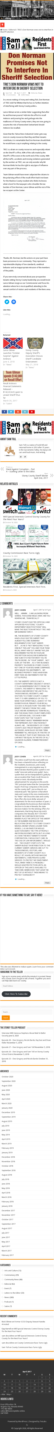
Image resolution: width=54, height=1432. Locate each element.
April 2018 (6, 1193)
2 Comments (11, 95)
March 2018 (6, 1197)
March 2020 (6, 1103)
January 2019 (7, 1152)
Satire (6, 1306)
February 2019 (8, 1148)
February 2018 (8, 1202)
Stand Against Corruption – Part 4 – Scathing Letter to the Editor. (20, 469)
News (40, 93)
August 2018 (7, 1175)
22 (42, 1388)
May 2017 (6, 1242)
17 (4, 1388)
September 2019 (8, 1117)
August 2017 (7, 1228)
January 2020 (7, 1108)
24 (4, 1391)
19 (19, 1388)
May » (9, 1394)
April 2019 (6, 1139)
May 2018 (6, 1188)
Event (6, 1288)
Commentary (9, 1275)
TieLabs (43, 1421)
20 (27, 1388)
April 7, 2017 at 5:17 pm (42, 610)
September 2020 (8, 1081)
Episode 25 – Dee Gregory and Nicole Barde (20, 1059)
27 (27, 1391)
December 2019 (8, 1112)
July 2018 (5, 1179)
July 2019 (5, 1126)
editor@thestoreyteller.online (13, 1411)
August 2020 (7, 1086)
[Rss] (27, 1425)
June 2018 (6, 1184)
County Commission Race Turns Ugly (21, 553)
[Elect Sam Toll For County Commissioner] (27, 43)
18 (12, 1388)
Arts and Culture (11, 1270)
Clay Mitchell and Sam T (15, 25)
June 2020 (6, 1090)
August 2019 (7, 1121)
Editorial (12, 30)
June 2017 (6, 1237)
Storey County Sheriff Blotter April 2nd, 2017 (35, 476)
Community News (11, 1279)
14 (35, 1384)
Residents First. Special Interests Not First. (24, 587)
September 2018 (8, 1170)
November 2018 (8, 1161)
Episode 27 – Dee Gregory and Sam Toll (18, 1047)
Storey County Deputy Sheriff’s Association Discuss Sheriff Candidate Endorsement (34, 356)
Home (4, 30)
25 (12, 1391)
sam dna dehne (8, 1336)
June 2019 (6, 1130)
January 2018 (7, 1206)
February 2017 (8, 1255)
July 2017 (5, 1233)
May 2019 (6, 1135)
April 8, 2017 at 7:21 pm (42, 756)
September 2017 (8, 1224)
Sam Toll (9, 93)
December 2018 (8, 1157)
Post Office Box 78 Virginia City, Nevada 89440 (12, 1405)
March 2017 (6, 1251)
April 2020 (6, 1099)
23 (50, 1388)
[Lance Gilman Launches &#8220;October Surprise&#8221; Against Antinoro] (13, 343)
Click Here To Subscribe (16, 994)
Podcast (7, 1302)
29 (42, 1391)
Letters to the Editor (12, 1293)
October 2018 (7, 1166)
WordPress (22, 1421)
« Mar (3, 1394)
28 (35, 1391)
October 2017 (7, 1219)
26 (19, 1391)
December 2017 (8, 1210)
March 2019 (6, 1144)
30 (50, 1391)
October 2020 (7, 1077)
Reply (47, 750)
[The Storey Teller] (27, 10)
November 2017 (8, 1215)
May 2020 (6, 1094)
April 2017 (6, 1246)
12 (19, 1384)
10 (4, 1384)
